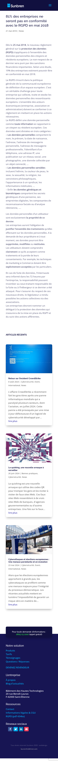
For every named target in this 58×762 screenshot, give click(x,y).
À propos (11, 679)
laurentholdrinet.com (29, 749)
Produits (10, 650)
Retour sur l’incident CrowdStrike (24, 378)
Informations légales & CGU (21, 712)
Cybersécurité (27, 381)
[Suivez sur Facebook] (10, 729)
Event (37, 381)
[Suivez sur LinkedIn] (21, 729)
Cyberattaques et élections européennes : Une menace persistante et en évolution (28, 560)
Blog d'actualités (15, 683)
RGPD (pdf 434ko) (15, 716)
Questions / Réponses (17, 661)
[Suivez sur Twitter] (15, 729)
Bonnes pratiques (30, 473)
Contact (10, 709)
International (14, 385)
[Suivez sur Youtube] (26, 729)
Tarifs (9, 654)
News (21, 31)
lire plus (12, 421)
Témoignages (13, 657)
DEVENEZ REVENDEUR (17, 667)
